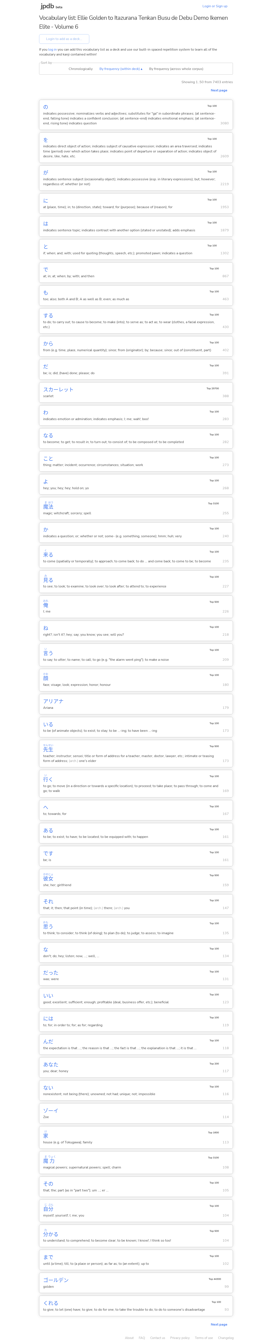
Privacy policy (180, 1338)
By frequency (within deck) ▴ (120, 69)
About (129, 1338)
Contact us (157, 1338)
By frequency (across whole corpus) (176, 69)
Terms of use (204, 1338)
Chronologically (81, 69)
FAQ (142, 1338)
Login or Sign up (215, 6)
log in (52, 49)
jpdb (47, 6)
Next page (219, 90)
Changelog (226, 1338)
